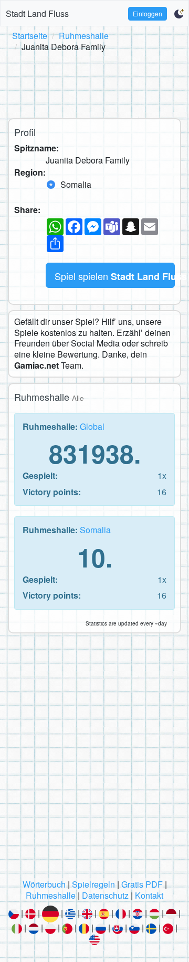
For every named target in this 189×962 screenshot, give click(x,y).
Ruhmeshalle (84, 36)
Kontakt (149, 895)
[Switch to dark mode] (178, 14)
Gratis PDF (142, 884)
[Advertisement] (94, 83)
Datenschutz (105, 895)
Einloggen (147, 13)
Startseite (29, 36)
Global (92, 426)
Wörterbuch (44, 884)
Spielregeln (93, 884)
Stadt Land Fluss (37, 13)
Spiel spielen (115, 276)
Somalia (95, 530)
